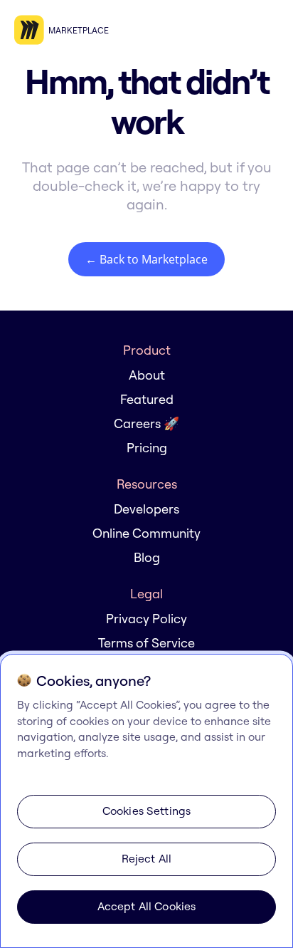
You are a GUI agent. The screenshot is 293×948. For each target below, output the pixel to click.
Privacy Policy (146, 618)
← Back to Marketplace (146, 259)
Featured (147, 399)
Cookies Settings (146, 810)
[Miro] (31, 30)
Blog (147, 557)
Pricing (147, 447)
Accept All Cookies (146, 906)
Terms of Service (146, 643)
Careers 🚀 (146, 423)
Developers (146, 509)
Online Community (146, 533)
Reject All (147, 858)
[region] (146, 801)
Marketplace (78, 30)
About (147, 375)
